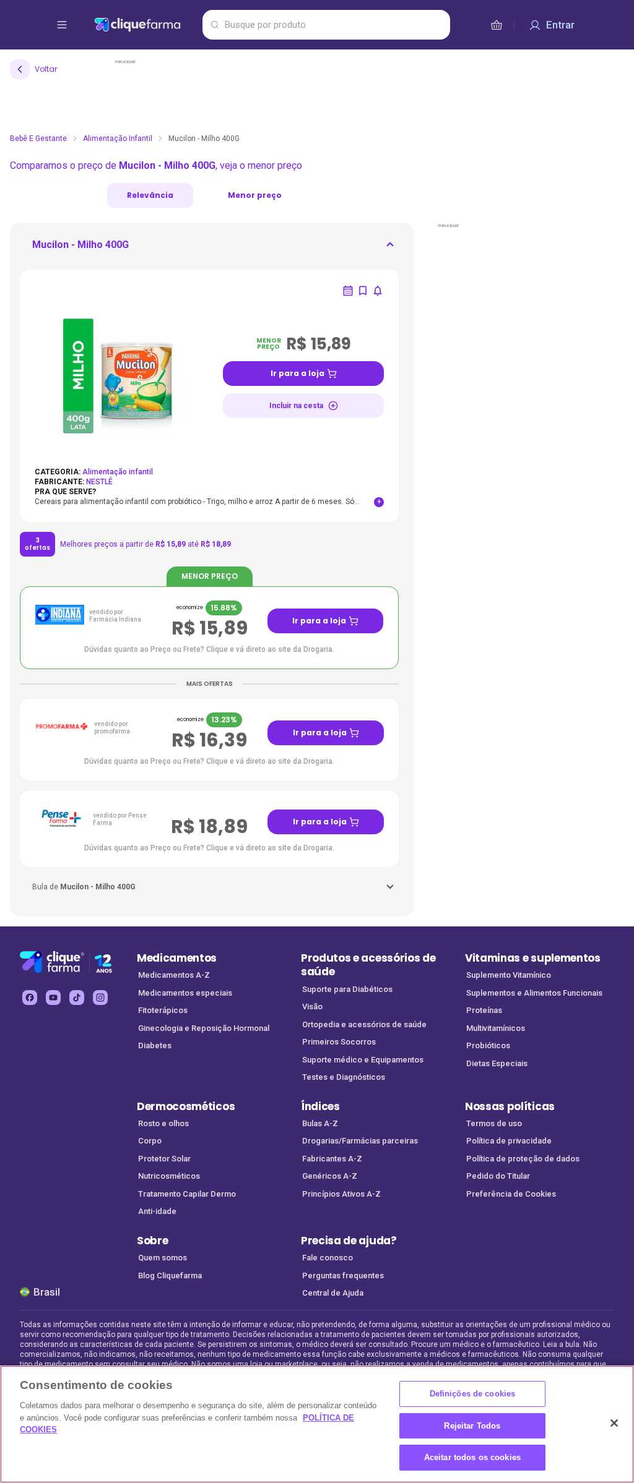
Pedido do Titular (498, 1176)
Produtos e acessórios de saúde (368, 965)
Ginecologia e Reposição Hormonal (203, 1028)
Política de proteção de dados (523, 1158)
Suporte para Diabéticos (347, 989)
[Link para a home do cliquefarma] (146, 25)
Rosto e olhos (163, 1123)
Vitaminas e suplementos (533, 958)
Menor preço (255, 195)
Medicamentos (177, 958)
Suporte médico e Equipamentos (362, 1059)
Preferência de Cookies (511, 1194)
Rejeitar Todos (472, 1425)
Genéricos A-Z (329, 1176)
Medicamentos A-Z (174, 975)
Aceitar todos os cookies (472, 1457)
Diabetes (155, 1045)
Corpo (150, 1140)
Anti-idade (157, 1211)
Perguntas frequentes (343, 1275)
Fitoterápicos (163, 1010)
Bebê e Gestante (38, 138)
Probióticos (488, 1045)
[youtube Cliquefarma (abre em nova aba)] (53, 997)
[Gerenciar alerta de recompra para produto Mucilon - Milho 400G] (348, 290)
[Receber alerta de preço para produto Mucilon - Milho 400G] (377, 290)
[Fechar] (614, 1423)
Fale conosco (327, 1257)
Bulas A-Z (320, 1123)
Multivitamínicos (495, 1028)
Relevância (150, 195)
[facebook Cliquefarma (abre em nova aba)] (30, 997)
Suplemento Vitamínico (508, 975)
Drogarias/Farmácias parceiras (360, 1140)
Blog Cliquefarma (170, 1275)
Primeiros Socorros (339, 1041)
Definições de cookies (473, 1393)
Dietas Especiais (497, 1063)
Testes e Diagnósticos (343, 1077)
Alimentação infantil (117, 138)
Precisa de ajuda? (349, 1240)
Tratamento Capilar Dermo (187, 1194)
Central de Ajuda (332, 1292)
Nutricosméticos (169, 1176)
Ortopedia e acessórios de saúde (364, 1024)
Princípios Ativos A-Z (341, 1194)
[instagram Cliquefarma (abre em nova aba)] (100, 997)
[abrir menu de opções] (62, 24)
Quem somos (162, 1257)
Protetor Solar (164, 1158)
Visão (312, 1006)
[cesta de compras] (496, 24)
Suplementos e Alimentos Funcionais (534, 993)
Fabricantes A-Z (332, 1158)
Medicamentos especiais (185, 993)
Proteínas (484, 1010)
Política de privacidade (509, 1140)
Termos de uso (494, 1123)
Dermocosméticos (186, 1106)
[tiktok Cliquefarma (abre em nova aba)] (77, 997)
